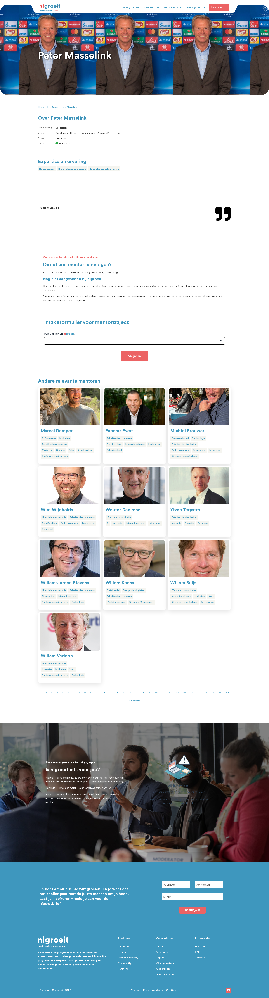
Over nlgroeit (193, 7)
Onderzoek (163, 968)
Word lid (200, 946)
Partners (123, 968)
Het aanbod (171, 7)
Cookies (171, 990)
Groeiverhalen (151, 7)
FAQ (197, 951)
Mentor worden (165, 974)
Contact (200, 957)
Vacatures (162, 951)
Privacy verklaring (153, 990)
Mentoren (52, 107)
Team (159, 946)
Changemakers (165, 963)
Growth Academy (128, 957)
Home (41, 107)
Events (122, 951)
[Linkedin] (228, 990)
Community (124, 963)
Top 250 (161, 957)
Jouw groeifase (131, 7)
